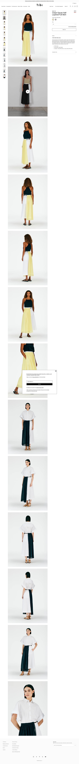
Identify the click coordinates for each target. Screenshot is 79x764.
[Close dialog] (55, 371)
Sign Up (39, 384)
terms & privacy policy (40, 387)
